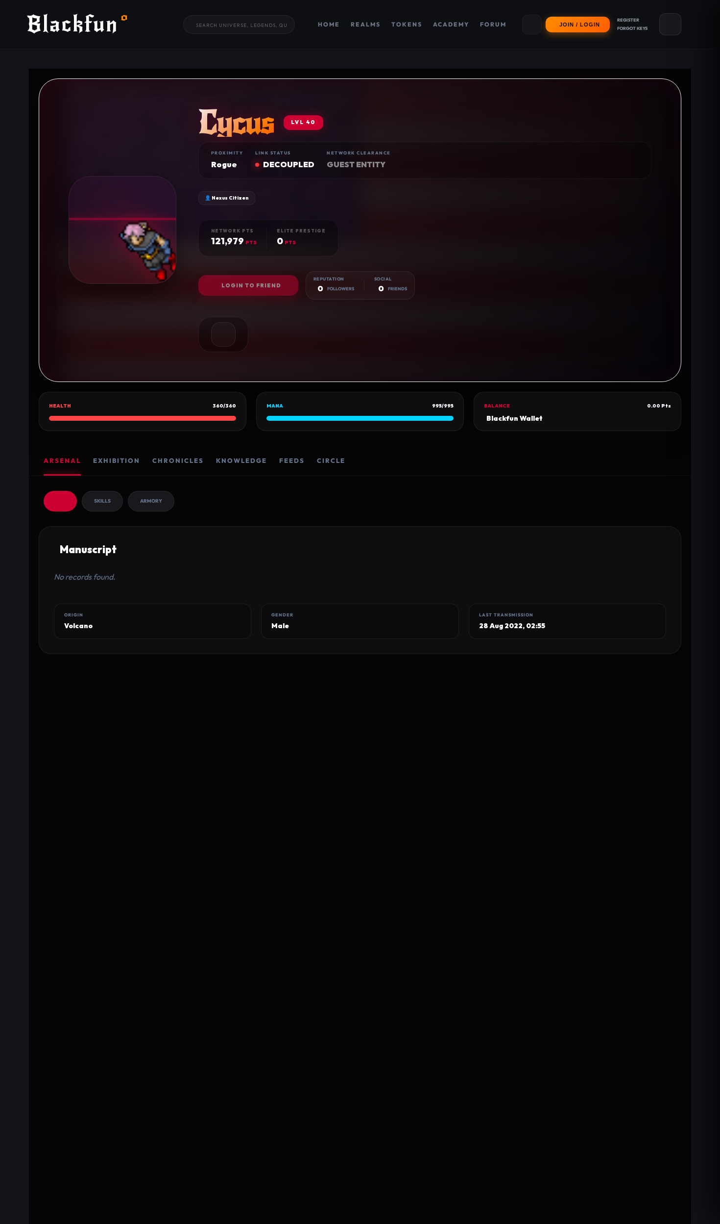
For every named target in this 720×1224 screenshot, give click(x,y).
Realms (366, 24)
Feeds (292, 460)
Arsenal (62, 460)
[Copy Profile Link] (223, 334)
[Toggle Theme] (670, 24)
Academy (451, 24)
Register (628, 20)
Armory (151, 501)
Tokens (406, 24)
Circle (331, 460)
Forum (493, 24)
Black (77, 24)
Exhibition (116, 460)
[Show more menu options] (532, 24)
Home (329, 24)
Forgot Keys (632, 28)
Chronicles (178, 460)
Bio (60, 501)
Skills (102, 501)
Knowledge (241, 460)
